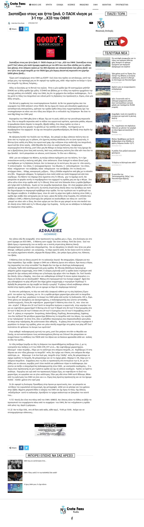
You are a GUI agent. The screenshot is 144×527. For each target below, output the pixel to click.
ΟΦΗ (95, 5)
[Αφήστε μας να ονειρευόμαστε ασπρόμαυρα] (103, 90)
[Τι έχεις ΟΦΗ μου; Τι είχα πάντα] (15, 488)
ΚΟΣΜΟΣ (71, 5)
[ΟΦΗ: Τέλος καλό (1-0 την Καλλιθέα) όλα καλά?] (15, 476)
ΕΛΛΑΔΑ (60, 5)
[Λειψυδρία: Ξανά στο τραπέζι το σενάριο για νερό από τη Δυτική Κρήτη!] (103, 118)
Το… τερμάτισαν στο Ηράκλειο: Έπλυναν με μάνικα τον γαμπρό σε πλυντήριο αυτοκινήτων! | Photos (124, 129)
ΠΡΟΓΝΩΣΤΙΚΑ (122, 5)
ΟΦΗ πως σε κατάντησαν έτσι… (35, 461)
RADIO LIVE (36, 5)
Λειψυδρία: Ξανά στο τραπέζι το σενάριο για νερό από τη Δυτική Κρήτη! (124, 116)
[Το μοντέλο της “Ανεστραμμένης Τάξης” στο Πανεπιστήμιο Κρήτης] (103, 178)
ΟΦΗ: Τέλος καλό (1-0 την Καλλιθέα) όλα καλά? (40, 473)
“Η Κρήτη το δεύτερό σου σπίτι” (124, 163)
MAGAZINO (84, 5)
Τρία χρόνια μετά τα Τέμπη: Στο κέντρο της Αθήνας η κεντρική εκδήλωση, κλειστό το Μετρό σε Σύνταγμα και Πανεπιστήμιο (124, 77)
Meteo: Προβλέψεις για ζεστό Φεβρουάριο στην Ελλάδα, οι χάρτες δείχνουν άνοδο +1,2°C (123, 141)
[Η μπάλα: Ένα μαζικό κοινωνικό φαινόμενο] (103, 154)
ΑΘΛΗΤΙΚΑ (106, 5)
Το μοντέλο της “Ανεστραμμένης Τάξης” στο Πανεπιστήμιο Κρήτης (122, 176)
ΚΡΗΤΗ (49, 5)
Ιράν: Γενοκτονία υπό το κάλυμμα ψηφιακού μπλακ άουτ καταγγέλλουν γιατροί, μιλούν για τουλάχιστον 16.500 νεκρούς (123, 103)
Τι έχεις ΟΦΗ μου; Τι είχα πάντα (35, 484)
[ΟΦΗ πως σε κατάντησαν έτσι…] (15, 464)
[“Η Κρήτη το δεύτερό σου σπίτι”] (103, 166)
